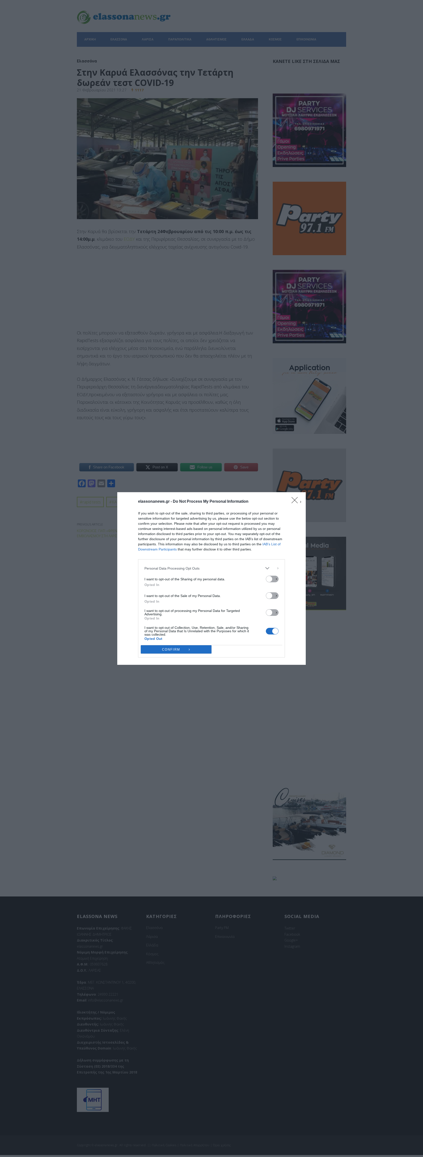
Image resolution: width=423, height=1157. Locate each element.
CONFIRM (171, 649)
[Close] (296, 501)
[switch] (272, 579)
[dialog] (211, 578)
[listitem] (211, 568)
